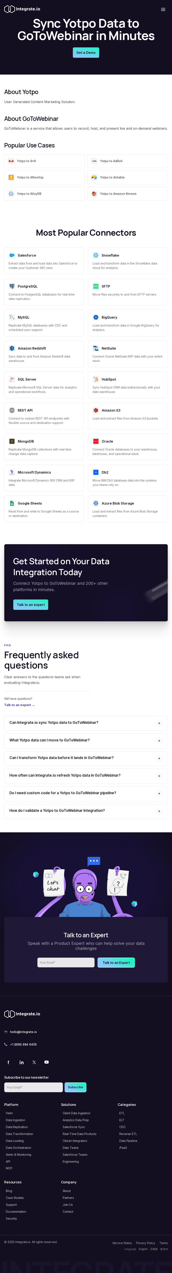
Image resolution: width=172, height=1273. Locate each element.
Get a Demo (86, 52)
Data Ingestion (15, 1120)
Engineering (71, 1161)
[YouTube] (46, 1062)
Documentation (16, 1211)
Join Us (68, 1204)
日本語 (154, 1249)
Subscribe (75, 1087)
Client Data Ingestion (76, 1113)
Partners (68, 1197)
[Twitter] (34, 1062)
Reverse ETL (128, 1134)
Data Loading (15, 1141)
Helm (9, 1113)
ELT (121, 1120)
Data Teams (71, 1147)
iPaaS (123, 1147)
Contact (68, 1211)
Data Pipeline (128, 1141)
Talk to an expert (31, 605)
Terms (163, 1243)
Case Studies (15, 1197)
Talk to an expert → (19, 705)
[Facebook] (8, 1062)
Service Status (122, 1243)
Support (11, 1204)
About (67, 1191)
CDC (122, 1127)
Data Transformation (19, 1134)
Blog (9, 1191)
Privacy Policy (145, 1243)
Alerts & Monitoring (18, 1154)
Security (11, 1218)
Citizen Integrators (75, 1141)
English (143, 1249)
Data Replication (17, 1127)
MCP (9, 1168)
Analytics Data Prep (76, 1120)
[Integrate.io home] (22, 9)
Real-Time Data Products (79, 1134)
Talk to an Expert (116, 963)
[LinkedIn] (21, 1062)
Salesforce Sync (74, 1127)
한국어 (164, 1249)
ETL (122, 1113)
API (8, 1161)
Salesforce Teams (75, 1154)
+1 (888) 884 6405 (23, 1044)
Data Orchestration (18, 1147)
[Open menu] (163, 9)
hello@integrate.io (23, 1032)
